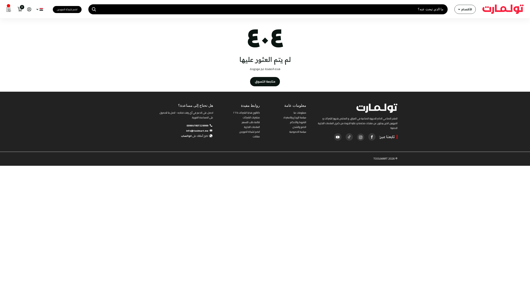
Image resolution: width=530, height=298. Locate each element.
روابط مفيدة (250, 105)
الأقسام (466, 9)
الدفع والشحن (299, 127)
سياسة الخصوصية (297, 131)
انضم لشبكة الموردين (67, 9)
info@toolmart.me (197, 130)
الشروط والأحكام (298, 122)
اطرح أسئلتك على (194, 135)
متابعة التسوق (265, 81)
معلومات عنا (300, 112)
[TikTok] (349, 137)
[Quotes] (8, 9)
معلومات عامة (295, 105)
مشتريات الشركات (251, 117)
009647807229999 (197, 125)
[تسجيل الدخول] (29, 9)
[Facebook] (372, 137)
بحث (94, 9)
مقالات (256, 136)
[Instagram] (360, 137)
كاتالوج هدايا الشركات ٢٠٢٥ (246, 112)
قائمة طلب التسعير (251, 122)
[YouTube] (338, 137)
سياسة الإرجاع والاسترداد (294, 117)
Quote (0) (3, 78)
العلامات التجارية (252, 127)
